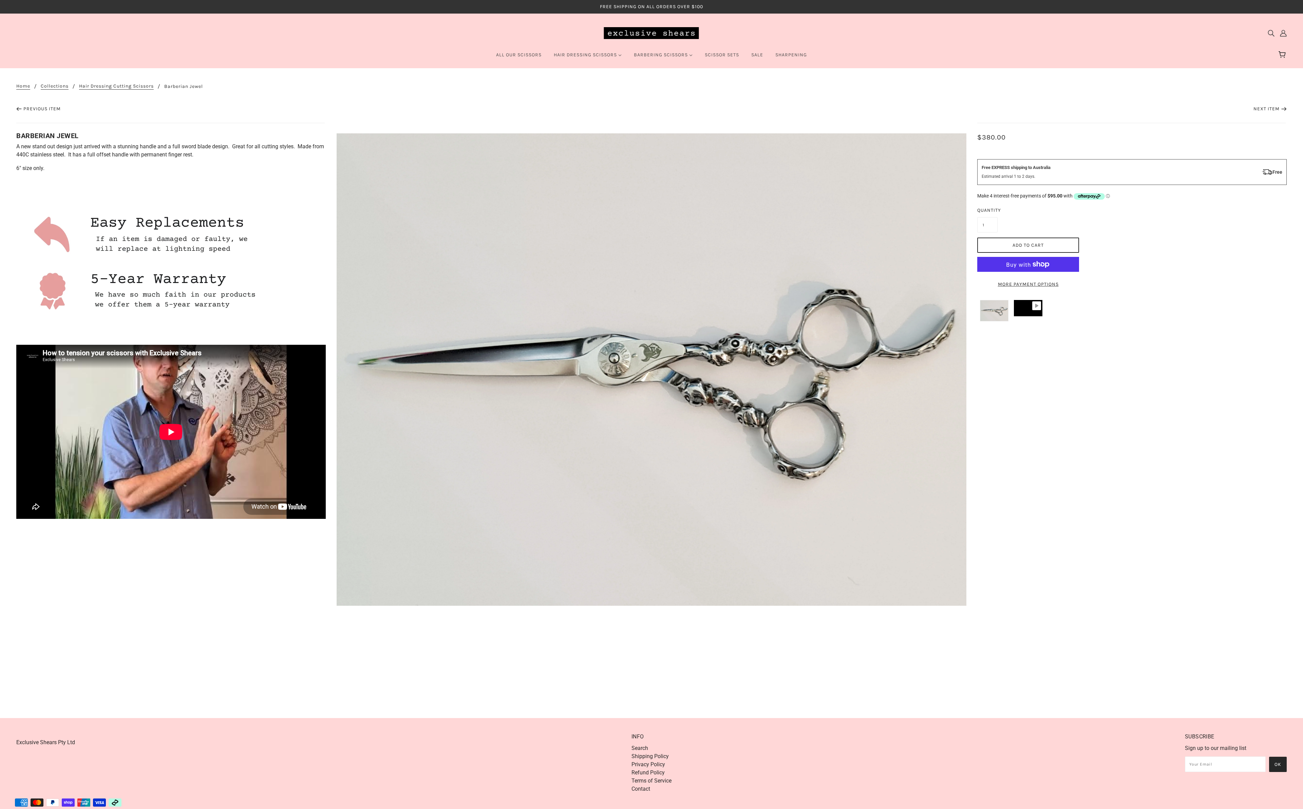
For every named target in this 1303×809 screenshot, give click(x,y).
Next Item (1266, 109)
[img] (1271, 33)
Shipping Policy (650, 756)
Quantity (987, 210)
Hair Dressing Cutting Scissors (116, 86)
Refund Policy (648, 772)
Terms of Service (651, 780)
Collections (55, 86)
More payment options (1028, 284)
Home (23, 86)
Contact (640, 789)
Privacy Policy (648, 764)
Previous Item (42, 109)
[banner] (651, 33)
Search (639, 748)
